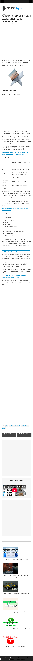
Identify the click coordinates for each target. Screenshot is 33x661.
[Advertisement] (16, 42)
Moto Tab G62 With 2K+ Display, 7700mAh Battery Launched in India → (24, 435)
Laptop (4, 14)
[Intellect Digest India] (13, 7)
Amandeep (5, 23)
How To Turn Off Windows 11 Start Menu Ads (16, 559)
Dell (7, 425)
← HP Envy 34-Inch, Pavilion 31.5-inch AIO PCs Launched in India (8, 435)
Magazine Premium (12, 659)
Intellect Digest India (15, 657)
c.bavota (23, 659)
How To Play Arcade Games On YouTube (16, 646)
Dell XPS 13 (17, 425)
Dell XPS (11, 425)
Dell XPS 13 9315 (25, 425)
